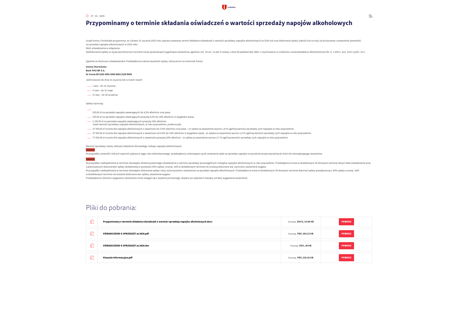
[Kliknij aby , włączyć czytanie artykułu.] (89, 33)
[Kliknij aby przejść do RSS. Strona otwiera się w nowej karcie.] (370, 16)
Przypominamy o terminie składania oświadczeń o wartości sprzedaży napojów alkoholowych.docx (157, 221)
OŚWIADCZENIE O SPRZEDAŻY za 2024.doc (126, 245)
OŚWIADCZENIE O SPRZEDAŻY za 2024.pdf (126, 233)
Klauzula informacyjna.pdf (117, 257)
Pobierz (346, 221)
